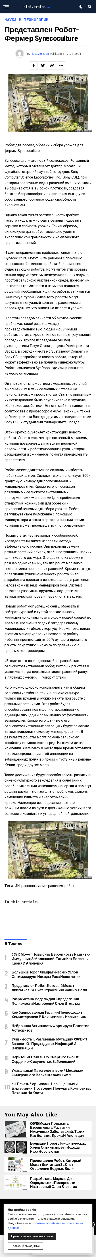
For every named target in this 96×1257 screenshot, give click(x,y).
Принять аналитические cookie (32, 1236)
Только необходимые (25, 1246)
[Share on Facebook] (34, 65)
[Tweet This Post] (43, 65)
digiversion (40, 53)
